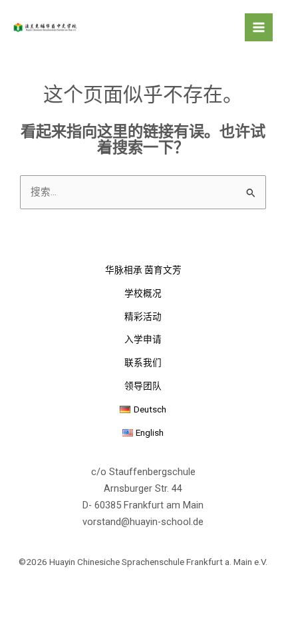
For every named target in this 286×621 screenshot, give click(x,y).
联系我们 (143, 362)
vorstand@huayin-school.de (143, 522)
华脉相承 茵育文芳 (143, 270)
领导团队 (143, 385)
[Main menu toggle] (259, 27)
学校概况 (143, 293)
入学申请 (143, 339)
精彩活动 (143, 316)
